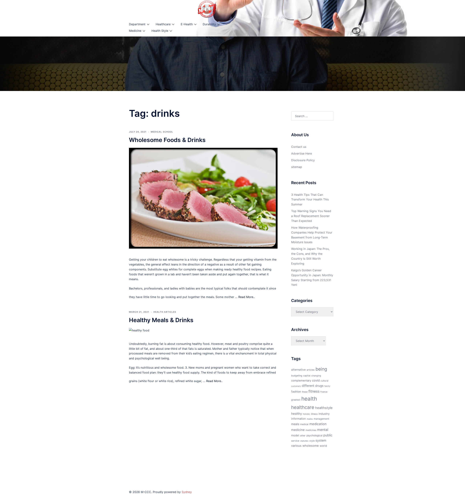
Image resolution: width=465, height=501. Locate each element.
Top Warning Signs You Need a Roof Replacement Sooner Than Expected (311, 216)
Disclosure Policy (303, 160)
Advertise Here (301, 153)
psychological (314, 435)
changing (316, 375)
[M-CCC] (207, 9)
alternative (298, 369)
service (295, 440)
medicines (311, 430)
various (296, 445)
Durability (209, 24)
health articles (164, 312)
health (309, 398)
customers (296, 386)
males (310, 419)
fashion (296, 391)
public (327, 435)
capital (306, 375)
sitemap (296, 167)
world (323, 445)
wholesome (310, 445)
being (321, 369)
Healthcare (163, 24)
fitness (314, 391)
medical (304, 424)
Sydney (187, 492)
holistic (306, 414)
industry (324, 413)
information (298, 418)
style (312, 440)
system (321, 440)
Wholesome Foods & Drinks (167, 139)
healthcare (302, 407)
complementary (301, 380)
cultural (324, 380)
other (303, 435)
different (308, 386)
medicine (298, 430)
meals (295, 424)
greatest (295, 399)
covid (316, 380)
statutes (304, 441)
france (323, 391)
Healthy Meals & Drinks (161, 320)
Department (137, 24)
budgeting (296, 375)
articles (311, 369)
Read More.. (246, 297)
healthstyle (324, 408)
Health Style (159, 31)
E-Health (187, 24)
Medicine (135, 31)
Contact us (298, 147)
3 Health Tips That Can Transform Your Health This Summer (310, 199)
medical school (162, 131)
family (327, 386)
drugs (319, 386)
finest (305, 391)
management (321, 418)
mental (322, 429)
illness (314, 414)
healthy (296, 413)
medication (318, 424)
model (295, 435)
